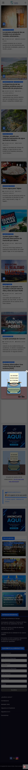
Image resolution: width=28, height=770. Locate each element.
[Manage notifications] (24, 767)
